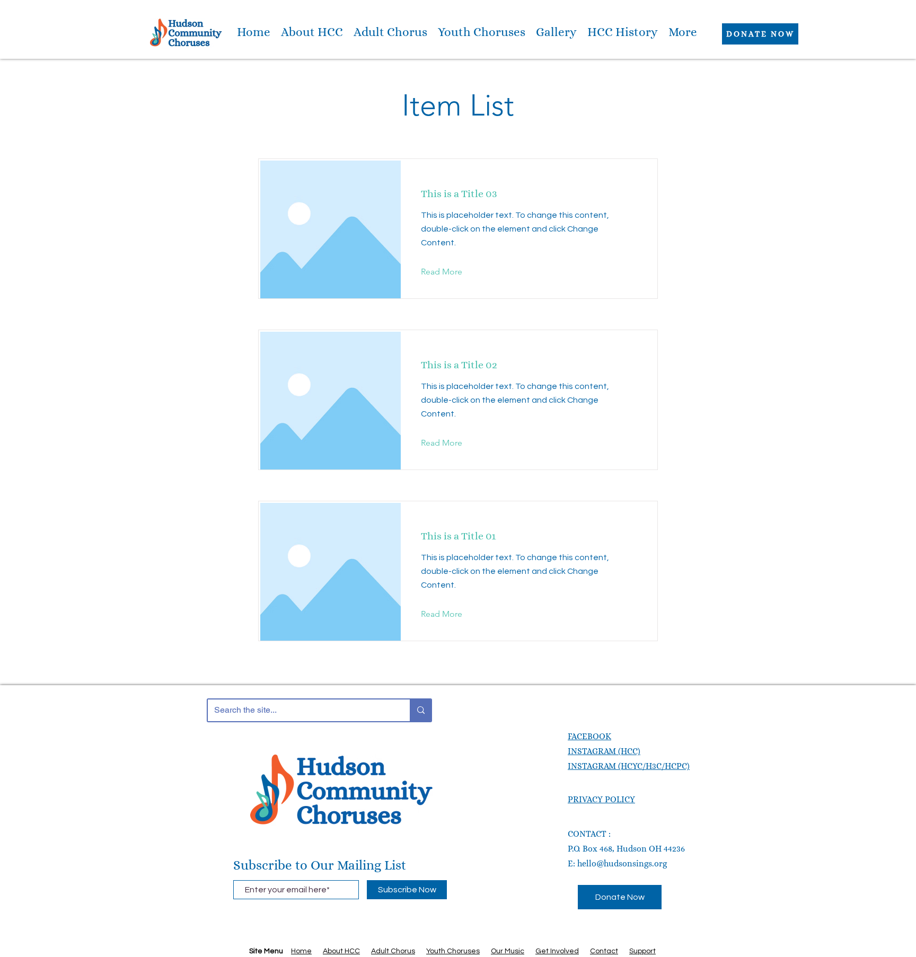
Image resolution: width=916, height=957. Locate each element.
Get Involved (557, 951)
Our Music (507, 951)
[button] (312, 31)
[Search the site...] (420, 710)
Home (301, 951)
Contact (604, 951)
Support (642, 951)
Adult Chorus (393, 951)
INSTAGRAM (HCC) (604, 751)
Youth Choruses (453, 951)
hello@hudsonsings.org (622, 863)
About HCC (341, 951)
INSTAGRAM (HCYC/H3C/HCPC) (629, 766)
